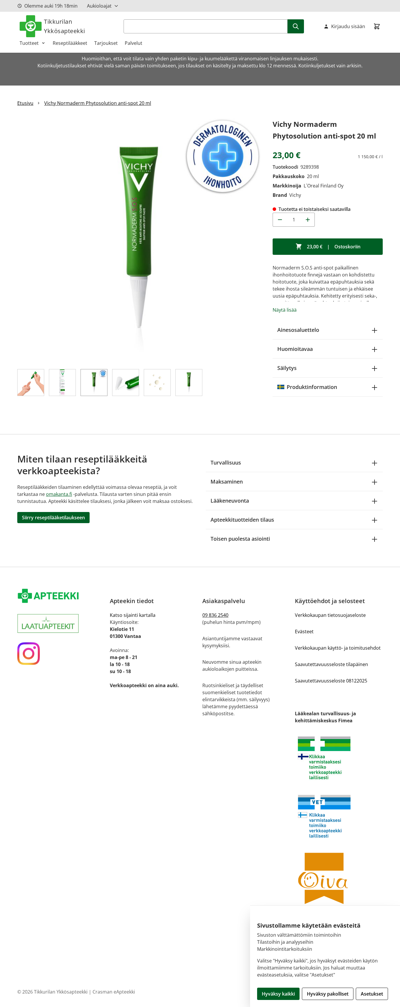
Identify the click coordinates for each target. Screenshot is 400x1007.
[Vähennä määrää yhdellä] (280, 220)
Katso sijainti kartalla (132, 615)
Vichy (295, 195)
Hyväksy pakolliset (327, 994)
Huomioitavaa (295, 348)
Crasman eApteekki (114, 992)
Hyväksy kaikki (278, 994)
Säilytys (287, 367)
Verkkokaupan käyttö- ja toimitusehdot (338, 648)
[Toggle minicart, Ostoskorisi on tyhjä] (377, 26)
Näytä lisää (285, 310)
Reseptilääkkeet (70, 43)
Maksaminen (227, 481)
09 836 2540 (215, 615)
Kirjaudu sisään (348, 26)
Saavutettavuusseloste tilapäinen (331, 664)
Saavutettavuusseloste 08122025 (331, 680)
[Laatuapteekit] (61, 623)
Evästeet (304, 631)
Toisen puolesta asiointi (240, 538)
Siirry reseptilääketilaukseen (53, 517)
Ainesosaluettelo (298, 329)
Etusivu (25, 103)
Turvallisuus (226, 462)
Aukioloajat (99, 6)
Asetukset (372, 994)
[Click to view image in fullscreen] (139, 240)
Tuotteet (29, 43)
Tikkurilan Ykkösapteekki (64, 26)
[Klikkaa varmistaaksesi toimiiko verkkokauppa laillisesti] (339, 757)
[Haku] (296, 26)
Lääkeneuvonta (230, 500)
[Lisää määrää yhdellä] (308, 220)
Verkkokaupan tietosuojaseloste (330, 615)
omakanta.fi (59, 494)
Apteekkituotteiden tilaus (242, 519)
